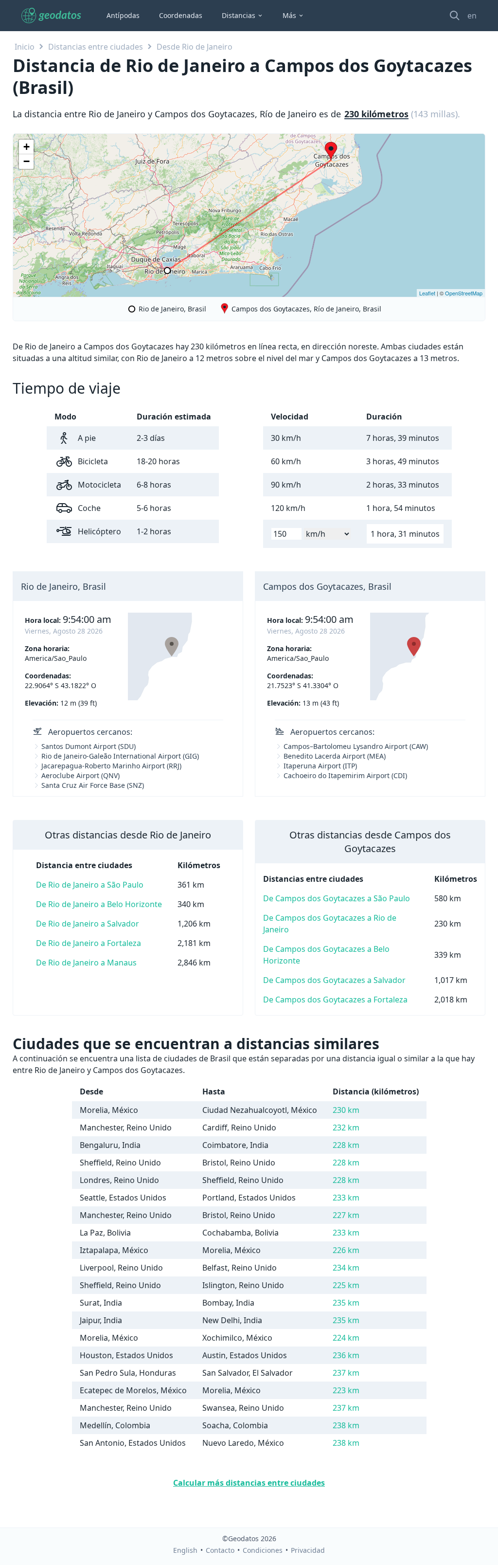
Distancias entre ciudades (95, 46)
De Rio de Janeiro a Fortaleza (88, 943)
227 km (346, 1215)
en (472, 15)
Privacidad (308, 1550)
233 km (346, 1197)
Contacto (220, 1550)
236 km (346, 1355)
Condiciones (263, 1550)
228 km (346, 1145)
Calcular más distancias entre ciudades (249, 1482)
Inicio (25, 46)
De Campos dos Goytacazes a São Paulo (336, 898)
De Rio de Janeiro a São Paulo (89, 884)
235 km (346, 1302)
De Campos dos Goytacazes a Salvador (334, 980)
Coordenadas (180, 15)
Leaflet (427, 293)
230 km (346, 1110)
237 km (346, 1372)
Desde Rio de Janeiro (194, 46)
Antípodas (123, 15)
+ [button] (26, 147)
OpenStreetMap (463, 293)
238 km (346, 1425)
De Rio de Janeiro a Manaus (86, 962)
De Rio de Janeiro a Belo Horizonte (99, 904)
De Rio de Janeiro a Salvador (87, 923)
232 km (346, 1127)
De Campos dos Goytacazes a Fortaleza (335, 999)
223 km (346, 1390)
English (185, 1550)
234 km (346, 1267)
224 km (346, 1337)
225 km (346, 1285)
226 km (346, 1250)
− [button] (26, 161)
